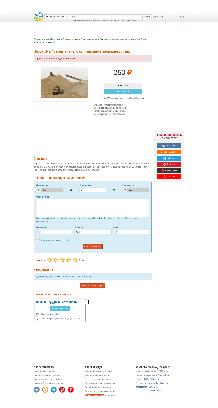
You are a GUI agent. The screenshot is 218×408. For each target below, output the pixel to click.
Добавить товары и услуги (97, 375)
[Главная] (38, 17)
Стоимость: (128, 185)
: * (86, 185)
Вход (182, 17)
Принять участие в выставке (98, 387)
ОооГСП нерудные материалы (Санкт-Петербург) (124, 98)
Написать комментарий (93, 286)
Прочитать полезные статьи (47, 379)
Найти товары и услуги (44, 371)
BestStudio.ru (162, 383)
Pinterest (171, 164)
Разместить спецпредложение (99, 379)
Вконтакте (171, 146)
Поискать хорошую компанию (47, 375)
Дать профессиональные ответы (100, 391)
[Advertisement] (93, 134)
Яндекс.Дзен (171, 170)
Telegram (171, 158)
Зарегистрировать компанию (98, 371)
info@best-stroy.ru (151, 379)
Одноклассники (170, 152)
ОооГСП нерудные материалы (56, 302)
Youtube (171, 177)
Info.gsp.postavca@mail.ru (51, 314)
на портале (100, 395)
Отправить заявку (92, 247)
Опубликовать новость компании (100, 383)
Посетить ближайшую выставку (48, 383)
